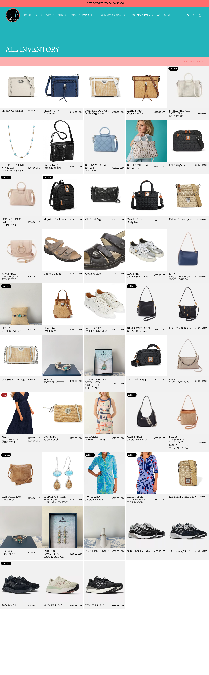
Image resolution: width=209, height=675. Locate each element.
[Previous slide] (4, 87)
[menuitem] (168, 15)
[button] (200, 61)
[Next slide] (37, 87)
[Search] (188, 15)
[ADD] (37, 103)
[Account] (194, 15)
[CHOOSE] (121, 103)
